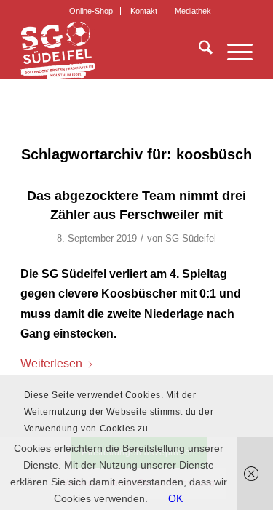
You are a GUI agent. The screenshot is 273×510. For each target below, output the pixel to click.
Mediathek (193, 11)
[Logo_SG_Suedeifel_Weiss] (113, 50)
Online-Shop (91, 11)
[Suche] (198, 50)
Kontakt (143, 11)
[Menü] (233, 50)
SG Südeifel (190, 238)
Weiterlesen (51, 363)
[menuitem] (91, 11)
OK (175, 498)
